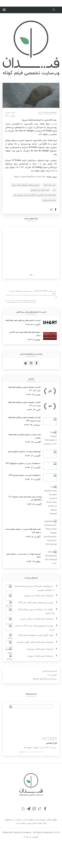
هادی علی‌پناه (35, 747)
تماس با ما (52, 675)
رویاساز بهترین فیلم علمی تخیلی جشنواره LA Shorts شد (25, 498)
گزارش (40, 112)
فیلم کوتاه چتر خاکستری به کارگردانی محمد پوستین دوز (34, 195)
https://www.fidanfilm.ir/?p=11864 (30, 177)
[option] (32, 727)
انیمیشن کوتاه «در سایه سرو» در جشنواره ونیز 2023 (23, 555)
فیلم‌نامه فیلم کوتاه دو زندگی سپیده (36, 619)
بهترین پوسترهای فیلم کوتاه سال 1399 (35, 602)
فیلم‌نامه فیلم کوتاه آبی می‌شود (38, 595)
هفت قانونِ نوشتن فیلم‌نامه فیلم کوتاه (35, 635)
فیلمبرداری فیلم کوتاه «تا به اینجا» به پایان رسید (21, 300)
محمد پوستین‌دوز (49, 200)
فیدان (7, 112)
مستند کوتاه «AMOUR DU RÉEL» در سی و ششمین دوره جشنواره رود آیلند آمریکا (32, 292)
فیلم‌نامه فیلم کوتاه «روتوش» (39, 649)
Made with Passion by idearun (17, 832)
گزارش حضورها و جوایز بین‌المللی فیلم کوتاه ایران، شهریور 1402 (24, 418)
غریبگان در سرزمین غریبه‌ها (46, 743)
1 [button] (33, 274)
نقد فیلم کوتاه (54, 737)
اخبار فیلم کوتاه (49, 185)
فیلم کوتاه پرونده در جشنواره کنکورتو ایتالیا (24, 451)
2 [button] (31, 274)
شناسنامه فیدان (50, 671)
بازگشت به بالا (31, 837)
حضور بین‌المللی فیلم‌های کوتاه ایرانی (25, 185)
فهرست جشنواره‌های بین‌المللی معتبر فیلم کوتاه (23, 320)
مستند (47, 737)
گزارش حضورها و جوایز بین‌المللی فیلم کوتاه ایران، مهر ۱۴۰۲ (24, 403)
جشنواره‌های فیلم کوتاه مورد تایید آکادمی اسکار (24, 333)
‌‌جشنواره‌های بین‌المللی (50, 112)
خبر (54, 190)
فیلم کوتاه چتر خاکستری (40, 190)
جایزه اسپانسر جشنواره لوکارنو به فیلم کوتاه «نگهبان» (24, 436)
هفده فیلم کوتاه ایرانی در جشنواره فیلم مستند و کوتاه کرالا (23, 530)
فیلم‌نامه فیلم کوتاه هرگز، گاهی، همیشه (35, 642)
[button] (4, 9)
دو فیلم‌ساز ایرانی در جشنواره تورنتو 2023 (24, 475)
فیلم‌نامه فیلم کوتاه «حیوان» (40, 656)
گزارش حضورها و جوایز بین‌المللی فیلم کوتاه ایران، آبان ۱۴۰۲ (24, 388)
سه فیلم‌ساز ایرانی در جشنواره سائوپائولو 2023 (23, 463)
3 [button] (28, 274)
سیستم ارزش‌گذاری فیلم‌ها (45, 679)
